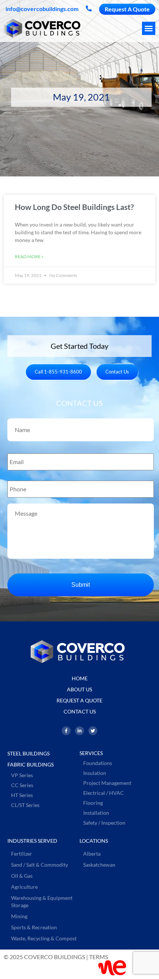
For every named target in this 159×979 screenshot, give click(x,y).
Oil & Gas (22, 876)
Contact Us (80, 711)
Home (80, 678)
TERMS (98, 956)
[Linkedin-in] (79, 730)
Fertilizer (21, 853)
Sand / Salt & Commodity (39, 865)
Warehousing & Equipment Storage (41, 901)
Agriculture (24, 887)
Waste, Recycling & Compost (44, 938)
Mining (19, 916)
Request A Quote (79, 700)
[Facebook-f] (66, 730)
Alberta (92, 853)
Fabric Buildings (30, 764)
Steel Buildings (28, 753)
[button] (148, 28)
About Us (79, 689)
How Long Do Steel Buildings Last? (74, 206)
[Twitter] (92, 730)
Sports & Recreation (34, 927)
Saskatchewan (99, 865)
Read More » (29, 256)
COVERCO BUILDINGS (54, 956)
